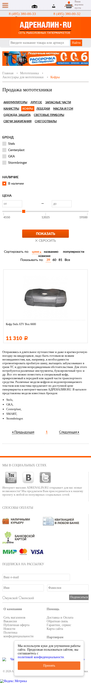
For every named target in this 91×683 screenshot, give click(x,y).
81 (60, 260)
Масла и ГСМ (63, 108)
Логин (54, 6)
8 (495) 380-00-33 (22, 14)
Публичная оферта (16, 625)
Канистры (11, 108)
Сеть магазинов (14, 617)
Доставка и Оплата (60, 617)
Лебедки (43, 108)
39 (48, 260)
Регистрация (59, 6)
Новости (9, 629)
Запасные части (58, 102)
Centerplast (16, 150)
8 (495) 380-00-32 (66, 14)
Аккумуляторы (15, 102)
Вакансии (10, 621)
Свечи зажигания (18, 121)
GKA (11, 156)
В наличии (16, 183)
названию (51, 251)
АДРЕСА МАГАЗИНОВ (35, 6)
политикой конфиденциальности (41, 657)
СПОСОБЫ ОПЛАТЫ (17, 507)
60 (54, 260)
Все (67, 260)
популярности (73, 251)
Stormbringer (17, 162)
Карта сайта (55, 629)
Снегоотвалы (46, 121)
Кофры (27, 108)
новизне (44, 256)
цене (35, 251)
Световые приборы (49, 115)
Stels (11, 143)
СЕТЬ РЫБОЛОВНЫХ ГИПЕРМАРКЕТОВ (45, 27)
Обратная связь (57, 621)
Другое (36, 102)
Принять (49, 665)
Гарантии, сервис (59, 625)
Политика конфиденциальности (19, 634)
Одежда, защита (17, 115)
